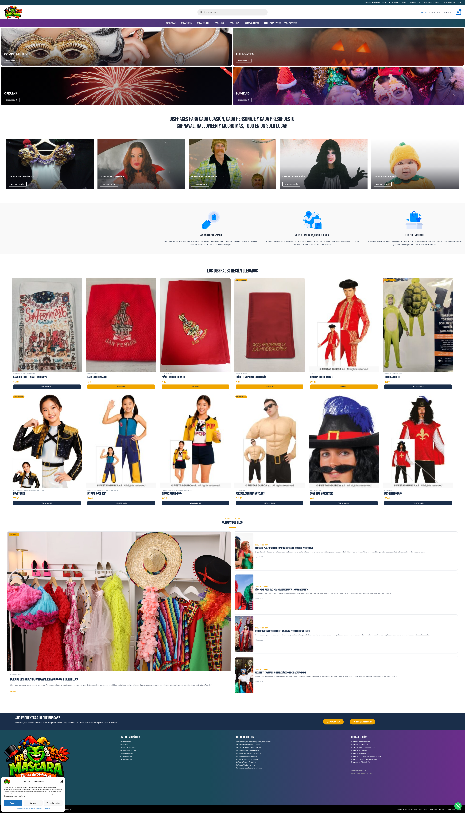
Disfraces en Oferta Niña (360, 762)
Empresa (398, 809)
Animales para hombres (393, 373)
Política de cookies (22, 808)
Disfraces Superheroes (359, 744)
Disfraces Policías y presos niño (363, 747)
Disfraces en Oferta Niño (360, 750)
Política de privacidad (35, 808)
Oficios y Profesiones (128, 747)
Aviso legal (47, 808)
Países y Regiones (126, 753)
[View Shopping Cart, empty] (458, 12)
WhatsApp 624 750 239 (453, 2)
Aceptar (13, 803)
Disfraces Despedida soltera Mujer (249, 753)
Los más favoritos (126, 759)
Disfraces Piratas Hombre (245, 765)
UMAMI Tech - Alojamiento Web (361, 773)
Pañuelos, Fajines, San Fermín (24, 373)
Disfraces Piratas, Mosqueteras (247, 750)
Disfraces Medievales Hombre (247, 759)
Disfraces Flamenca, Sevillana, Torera (249, 747)
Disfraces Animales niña (360, 753)
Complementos (92, 373)
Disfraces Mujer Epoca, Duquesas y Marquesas (253, 742)
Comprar (121, 387)
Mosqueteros (389, 490)
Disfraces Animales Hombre (246, 756)
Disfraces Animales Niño (360, 742)
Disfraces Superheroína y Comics (248, 744)
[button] (61, 781)
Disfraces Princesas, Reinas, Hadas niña (366, 756)
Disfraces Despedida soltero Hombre (249, 768)
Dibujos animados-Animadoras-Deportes (28, 490)
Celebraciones (125, 742)
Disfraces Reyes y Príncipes (246, 762)
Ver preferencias (53, 803)
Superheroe (240, 490)
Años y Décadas (126, 756)
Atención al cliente (410, 809)
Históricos (124, 744)
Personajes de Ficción (128, 750)
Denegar (33, 803)
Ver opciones (47, 387)
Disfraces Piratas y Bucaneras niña (364, 759)
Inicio (312, 373)
